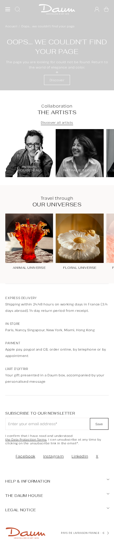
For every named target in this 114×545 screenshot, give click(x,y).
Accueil (11, 26)
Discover (57, 80)
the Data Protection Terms (26, 439)
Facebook (25, 456)
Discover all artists (57, 123)
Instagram (53, 456)
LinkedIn (80, 456)
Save (99, 424)
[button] (106, 9)
